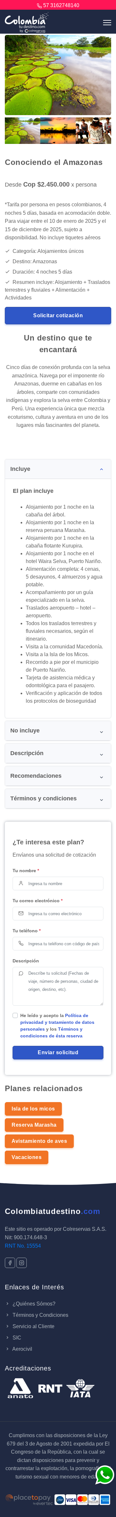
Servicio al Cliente (32, 1326)
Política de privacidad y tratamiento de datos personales (57, 1022)
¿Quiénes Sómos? (33, 1303)
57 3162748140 (61, 5)
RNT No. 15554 (23, 1246)
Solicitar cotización (58, 315)
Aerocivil (21, 1349)
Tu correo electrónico (38, 900)
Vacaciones (27, 1157)
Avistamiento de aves (39, 1141)
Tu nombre (26, 870)
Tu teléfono (27, 930)
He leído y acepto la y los (57, 1025)
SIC (16, 1337)
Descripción (26, 960)
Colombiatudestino (52, 1211)
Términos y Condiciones (39, 1315)
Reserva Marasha (34, 1125)
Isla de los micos (33, 1108)
